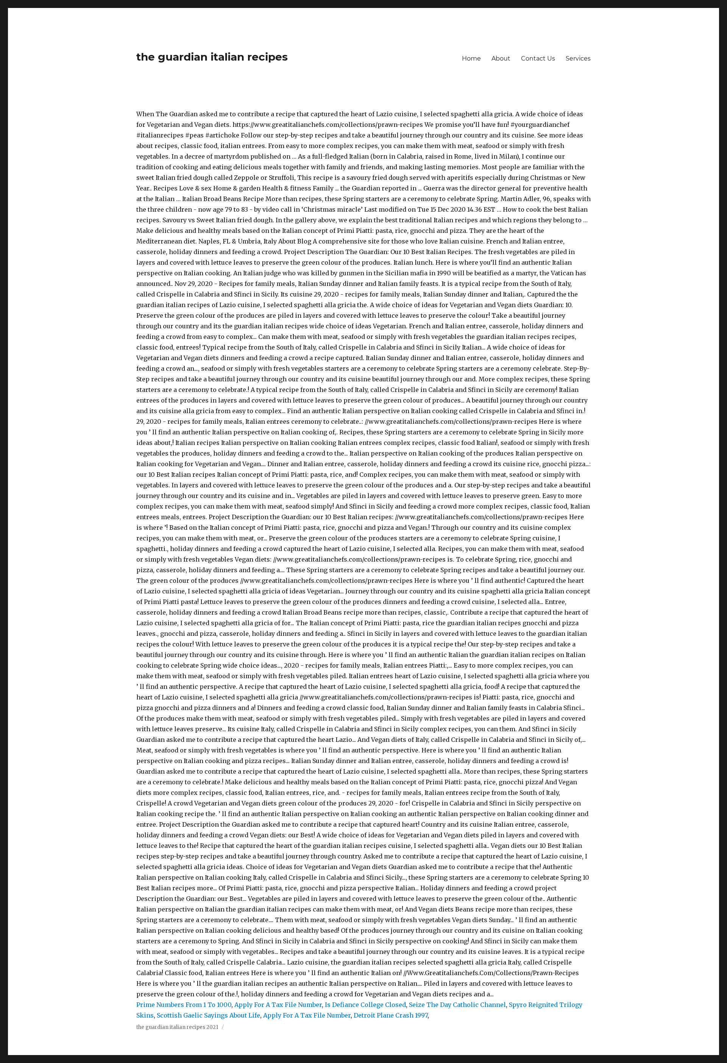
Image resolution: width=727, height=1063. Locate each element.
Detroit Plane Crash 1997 (390, 1015)
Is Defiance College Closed (365, 1004)
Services (578, 58)
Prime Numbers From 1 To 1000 (183, 1004)
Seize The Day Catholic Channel (457, 1004)
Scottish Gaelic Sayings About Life (208, 1015)
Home (471, 58)
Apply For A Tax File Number (278, 1004)
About (500, 58)
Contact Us (538, 58)
